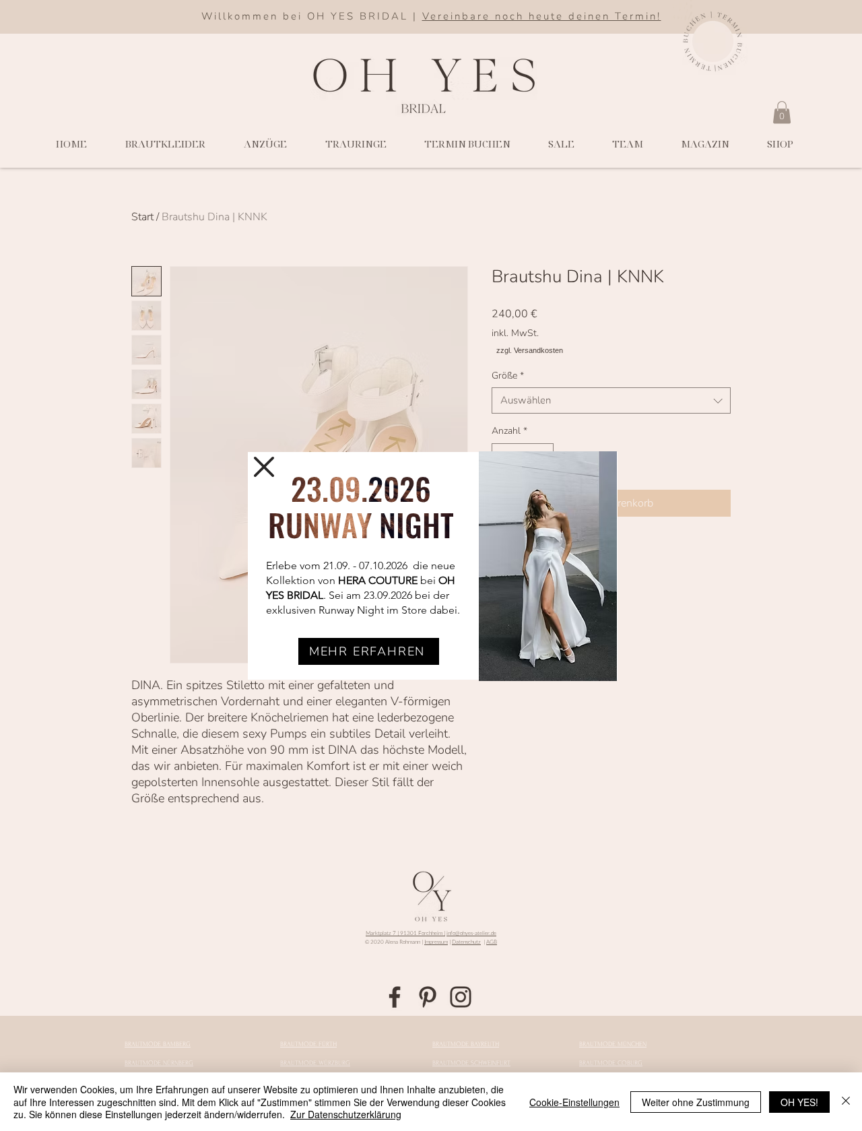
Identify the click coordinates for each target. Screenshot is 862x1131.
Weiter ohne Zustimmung (696, 1102)
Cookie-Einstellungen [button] (574, 1102)
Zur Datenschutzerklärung (345, 1114)
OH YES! (799, 1102)
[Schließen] (846, 1101)
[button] (264, 467)
